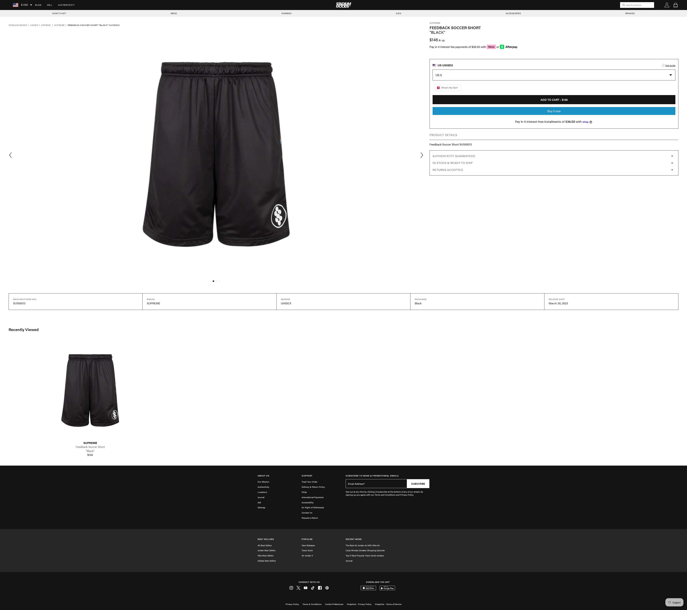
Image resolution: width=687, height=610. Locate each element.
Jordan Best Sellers (267, 550)
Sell (49, 4)
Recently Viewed (24, 329)
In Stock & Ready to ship (453, 163)
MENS (174, 13)
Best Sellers (266, 539)
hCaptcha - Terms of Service (388, 604)
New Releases (308, 545)
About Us (263, 475)
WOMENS (286, 13)
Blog (38, 4)
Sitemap (261, 507)
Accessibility (308, 502)
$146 (90, 455)
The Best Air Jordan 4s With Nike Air (363, 545)
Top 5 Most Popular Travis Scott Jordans (365, 555)
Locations (262, 492)
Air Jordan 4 (307, 555)
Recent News (354, 539)
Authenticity (66, 4)
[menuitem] (38, 5)
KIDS (398, 13)
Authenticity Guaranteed (454, 156)
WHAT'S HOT (59, 13)
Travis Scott (307, 550)
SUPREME (90, 443)
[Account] (667, 5)
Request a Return (310, 517)
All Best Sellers (265, 545)
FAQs (304, 492)
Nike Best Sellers (266, 555)
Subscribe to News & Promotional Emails (372, 475)
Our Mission (263, 481)
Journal (261, 497)
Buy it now (554, 111)
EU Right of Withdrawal (313, 507)
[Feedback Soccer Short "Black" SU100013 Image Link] (90, 390)
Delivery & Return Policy (313, 486)
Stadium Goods (18, 25)
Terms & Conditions (312, 604)
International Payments (313, 497)
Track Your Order (309, 481)
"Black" (90, 451)
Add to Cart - (554, 100)
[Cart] (675, 5)
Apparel (46, 25)
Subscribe (418, 483)
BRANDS (630, 13)
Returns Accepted (448, 170)
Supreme (59, 25)
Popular (307, 539)
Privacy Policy (292, 604)
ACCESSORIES (513, 13)
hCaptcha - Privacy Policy (359, 604)
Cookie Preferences (334, 604)
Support (307, 475)
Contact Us (307, 512)
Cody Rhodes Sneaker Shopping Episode (365, 550)
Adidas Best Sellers (267, 560)
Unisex (34, 25)
